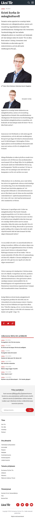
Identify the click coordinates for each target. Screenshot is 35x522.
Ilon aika (3, 427)
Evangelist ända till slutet (9, 353)
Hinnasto (3, 475)
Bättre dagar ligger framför (9, 368)
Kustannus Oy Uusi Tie (7, 470)
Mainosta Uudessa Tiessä (8, 478)
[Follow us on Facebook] (17, 504)
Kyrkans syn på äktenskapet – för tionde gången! (15, 379)
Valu (2, 496)
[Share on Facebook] (4, 323)
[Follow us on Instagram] (27, 504)
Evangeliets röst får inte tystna (10, 342)
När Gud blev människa (8, 363)
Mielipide (3, 452)
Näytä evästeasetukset (17, 516)
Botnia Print (4, 498)
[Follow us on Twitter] (22, 504)
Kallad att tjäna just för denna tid (11, 358)
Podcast (3, 432)
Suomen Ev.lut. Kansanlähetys (9, 493)
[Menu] (32, 2)
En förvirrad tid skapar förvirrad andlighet (13, 347)
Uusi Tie (3, 424)
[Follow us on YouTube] (31, 504)
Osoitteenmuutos (6, 455)
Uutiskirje (3, 429)
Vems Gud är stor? (6, 374)
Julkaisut (3, 473)
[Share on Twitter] (8, 323)
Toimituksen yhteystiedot (8, 444)
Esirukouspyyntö (5, 457)
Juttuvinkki (4, 447)
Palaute (3, 450)
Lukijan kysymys (5, 460)
